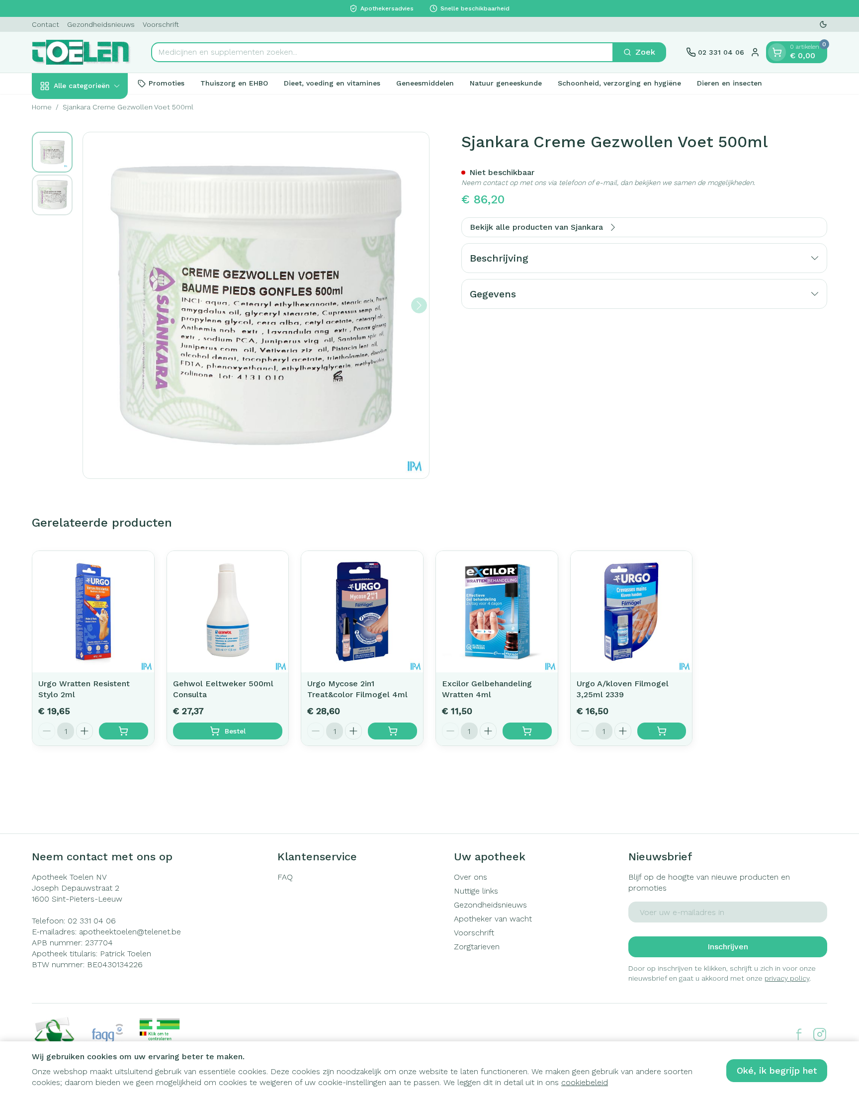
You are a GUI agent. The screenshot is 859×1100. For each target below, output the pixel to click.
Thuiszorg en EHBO (234, 83)
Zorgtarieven (477, 946)
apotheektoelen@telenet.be (130, 931)
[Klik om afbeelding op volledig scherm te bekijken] (256, 305)
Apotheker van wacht (493, 918)
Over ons (470, 877)
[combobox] (382, 52)
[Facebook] (798, 1034)
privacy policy (787, 978)
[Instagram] (819, 1034)
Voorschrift (161, 24)
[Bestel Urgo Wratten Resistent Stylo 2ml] (123, 731)
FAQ (285, 877)
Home (42, 107)
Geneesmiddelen (425, 83)
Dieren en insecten (729, 83)
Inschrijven (727, 946)
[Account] (755, 52)
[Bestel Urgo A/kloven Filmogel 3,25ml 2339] (662, 731)
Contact (45, 24)
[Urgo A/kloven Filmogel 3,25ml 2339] (631, 612)
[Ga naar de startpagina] (81, 52)
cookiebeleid (584, 1082)
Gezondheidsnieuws (101, 24)
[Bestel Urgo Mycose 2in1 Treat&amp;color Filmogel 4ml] (392, 731)
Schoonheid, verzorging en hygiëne (619, 83)
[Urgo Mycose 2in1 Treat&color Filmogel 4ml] (362, 612)
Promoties (166, 83)
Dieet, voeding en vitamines (332, 83)
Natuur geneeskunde (506, 83)
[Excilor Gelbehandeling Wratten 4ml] (497, 612)
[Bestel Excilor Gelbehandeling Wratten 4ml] (527, 731)
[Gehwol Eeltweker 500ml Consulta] (228, 612)
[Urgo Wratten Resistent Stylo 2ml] (93, 612)
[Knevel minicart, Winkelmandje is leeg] (777, 52)
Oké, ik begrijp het (777, 1070)
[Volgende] (419, 305)
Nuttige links (476, 891)
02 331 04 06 (92, 920)
